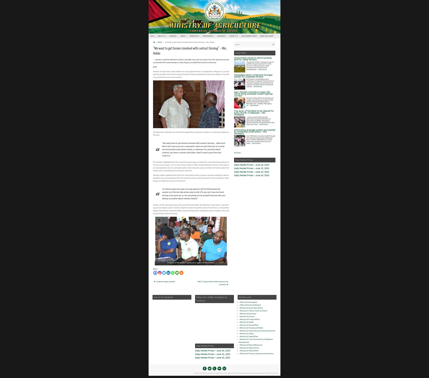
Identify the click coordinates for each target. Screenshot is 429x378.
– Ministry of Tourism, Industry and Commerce (256, 354)
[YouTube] (209, 368)
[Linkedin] (168, 273)
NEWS (160, 42)
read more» (262, 69)
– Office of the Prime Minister (250, 305)
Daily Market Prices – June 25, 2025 (251, 168)
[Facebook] (155, 273)
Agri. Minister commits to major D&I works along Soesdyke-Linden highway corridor (253, 94)
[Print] (181, 273)
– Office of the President (248, 302)
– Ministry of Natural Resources (250, 345)
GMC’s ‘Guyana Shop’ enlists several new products (213, 283)
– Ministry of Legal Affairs (248, 337)
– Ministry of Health (246, 322)
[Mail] (219, 368)
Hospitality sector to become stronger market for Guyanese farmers (253, 76)
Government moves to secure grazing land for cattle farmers (253, 58)
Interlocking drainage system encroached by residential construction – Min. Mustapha (254, 132)
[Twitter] (164, 273)
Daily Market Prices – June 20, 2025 (251, 175)
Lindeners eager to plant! (165, 282)
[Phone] (214, 368)
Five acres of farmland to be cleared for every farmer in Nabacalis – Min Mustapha (254, 113)
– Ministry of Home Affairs (249, 325)
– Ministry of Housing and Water (251, 328)
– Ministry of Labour (246, 334)
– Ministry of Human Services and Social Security (257, 331)
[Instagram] (160, 273)
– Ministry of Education (247, 314)
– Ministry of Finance (246, 316)
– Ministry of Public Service (249, 348)
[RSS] (224, 368)
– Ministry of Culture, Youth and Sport (253, 311)
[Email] (177, 273)
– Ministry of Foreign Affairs (249, 319)
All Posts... (238, 153)
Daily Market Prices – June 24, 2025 (251, 172)
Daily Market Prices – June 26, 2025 (251, 165)
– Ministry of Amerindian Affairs (251, 308)
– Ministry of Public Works (248, 351)
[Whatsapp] (173, 273)
